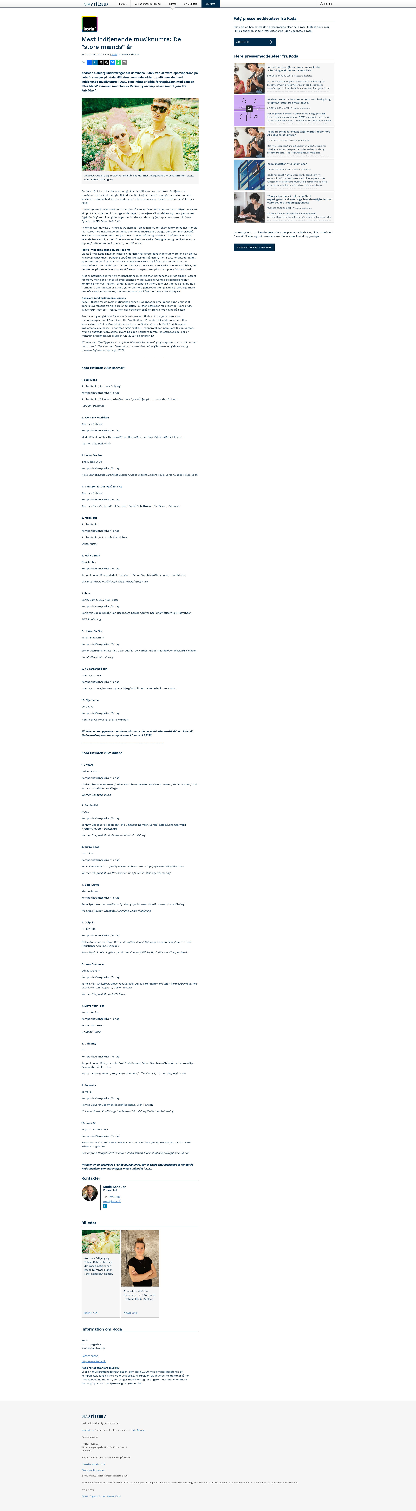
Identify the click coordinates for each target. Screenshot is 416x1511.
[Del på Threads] (106, 62)
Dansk (85, 1496)
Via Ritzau (138, 1430)
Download (91, 1313)
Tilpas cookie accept (93, 1470)
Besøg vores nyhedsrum (254, 247)
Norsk (102, 1496)
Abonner (242, 41)
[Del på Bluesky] (112, 62)
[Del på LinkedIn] (95, 62)
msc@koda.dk (112, 1201)
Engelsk (93, 1496)
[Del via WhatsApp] (118, 62)
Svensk (110, 1496)
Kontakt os (88, 1430)
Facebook (97, 1464)
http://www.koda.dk (94, 1361)
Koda (114, 54)
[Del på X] (101, 62)
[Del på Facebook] (89, 62)
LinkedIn (86, 1464)
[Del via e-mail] (124, 62)
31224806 (114, 1197)
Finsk (118, 1496)
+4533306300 (90, 1356)
